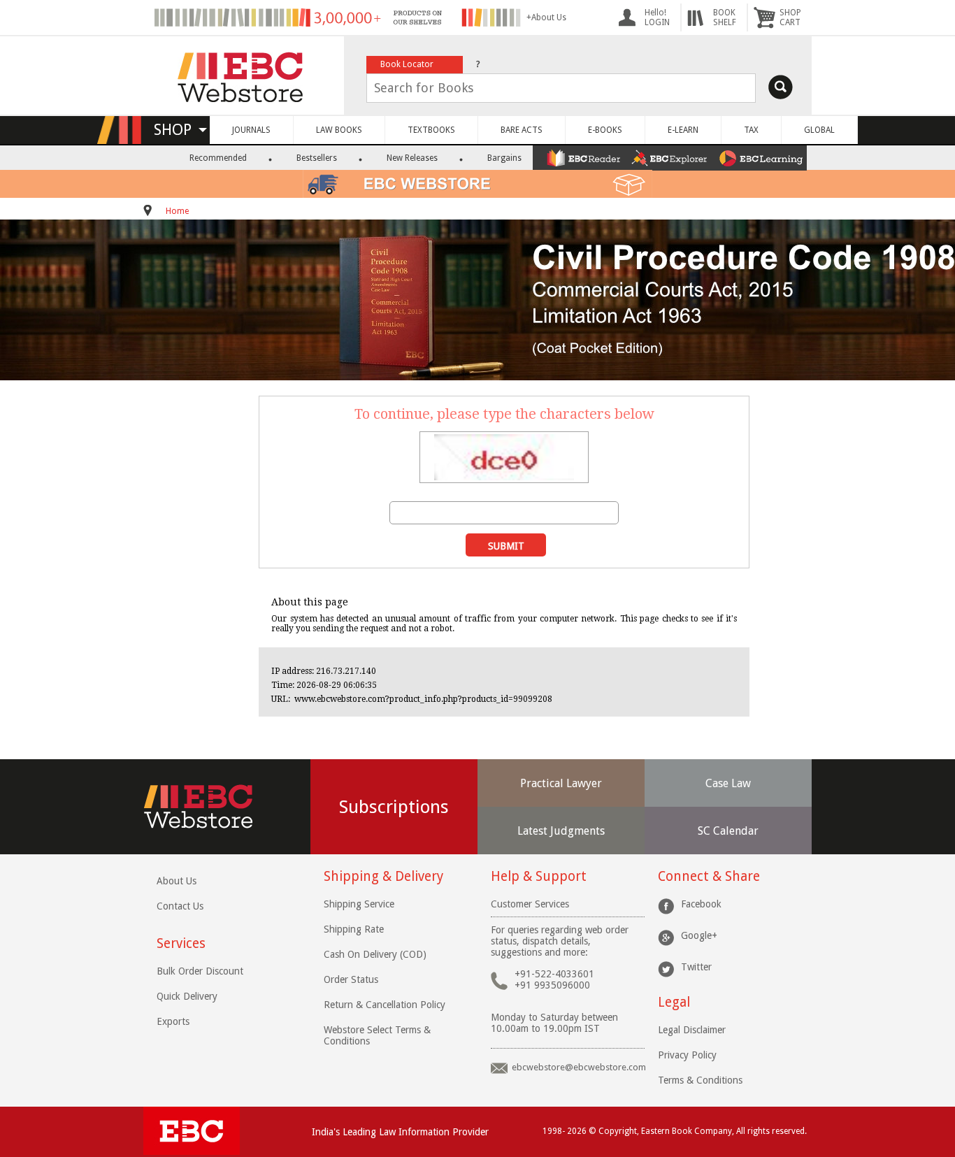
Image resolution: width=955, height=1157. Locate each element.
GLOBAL (819, 130)
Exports (173, 1021)
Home (177, 211)
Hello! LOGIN (657, 17)
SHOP (179, 129)
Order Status (351, 979)
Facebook (701, 904)
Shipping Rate (354, 929)
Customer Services (530, 904)
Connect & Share (709, 876)
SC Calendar (728, 831)
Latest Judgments (561, 831)
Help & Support (539, 876)
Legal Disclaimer (692, 1029)
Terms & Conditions (700, 1080)
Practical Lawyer (561, 783)
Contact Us (180, 906)
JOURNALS (251, 130)
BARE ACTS (522, 130)
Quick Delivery (187, 996)
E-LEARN (683, 130)
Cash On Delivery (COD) (375, 954)
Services (181, 943)
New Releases (412, 158)
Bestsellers (316, 158)
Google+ (699, 935)
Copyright (617, 1131)
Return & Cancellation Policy (384, 1004)
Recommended (218, 158)
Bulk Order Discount (200, 971)
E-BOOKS (605, 130)
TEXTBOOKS (431, 130)
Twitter (696, 966)
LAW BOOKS (339, 130)
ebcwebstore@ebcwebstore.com (579, 1067)
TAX (751, 130)
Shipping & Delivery (383, 876)
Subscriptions (394, 806)
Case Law (728, 783)
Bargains (504, 158)
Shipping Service (359, 904)
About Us (176, 880)
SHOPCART (790, 17)
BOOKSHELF (724, 17)
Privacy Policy (687, 1055)
